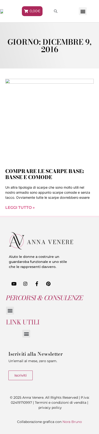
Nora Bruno (72, 422)
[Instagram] (25, 284)
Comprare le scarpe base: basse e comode (44, 174)
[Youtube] (14, 284)
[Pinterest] (48, 284)
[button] (83, 11)
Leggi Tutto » (20, 207)
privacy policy (50, 407)
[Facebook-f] (37, 284)
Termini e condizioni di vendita (60, 402)
